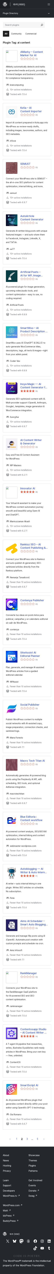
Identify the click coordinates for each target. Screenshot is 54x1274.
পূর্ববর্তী (10, 1139)
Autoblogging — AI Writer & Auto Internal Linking (33, 870)
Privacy (7, 1170)
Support (7, 1185)
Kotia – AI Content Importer (31, 109)
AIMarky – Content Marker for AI (31, 53)
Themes (33, 1160)
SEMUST (25, 163)
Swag (33, 1195)
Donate (34, 1190)
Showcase (34, 1155)
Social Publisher (29, 704)
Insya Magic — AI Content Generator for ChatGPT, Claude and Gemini (34, 385)
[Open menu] (49, 4)
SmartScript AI (29, 1085)
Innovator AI (27, 488)
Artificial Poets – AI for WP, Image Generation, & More (32, 273)
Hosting (7, 1165)
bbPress (9, 1215)
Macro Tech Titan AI (32, 760)
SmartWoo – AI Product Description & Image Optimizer (33, 329)
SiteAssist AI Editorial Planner (30, 654)
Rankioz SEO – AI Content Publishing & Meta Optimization (33, 546)
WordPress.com (12, 1205)
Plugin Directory (10, 13)
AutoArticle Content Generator (31, 218)
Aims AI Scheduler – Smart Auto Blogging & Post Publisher (34, 923)
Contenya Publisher (32, 600)
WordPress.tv (11, 1195)
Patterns (33, 1170)
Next (43, 1139)
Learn (6, 1180)
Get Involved (35, 1180)
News (6, 1160)
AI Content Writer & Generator (31, 442)
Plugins (32, 1165)
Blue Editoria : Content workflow (31, 818)
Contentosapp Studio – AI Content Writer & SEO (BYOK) (33, 1031)
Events (32, 1185)
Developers (9, 1190)
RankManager (28, 973)
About (6, 1155)
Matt (7, 1210)
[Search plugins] (42, 25)
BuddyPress (11, 1220)
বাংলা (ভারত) (15, 1234)
